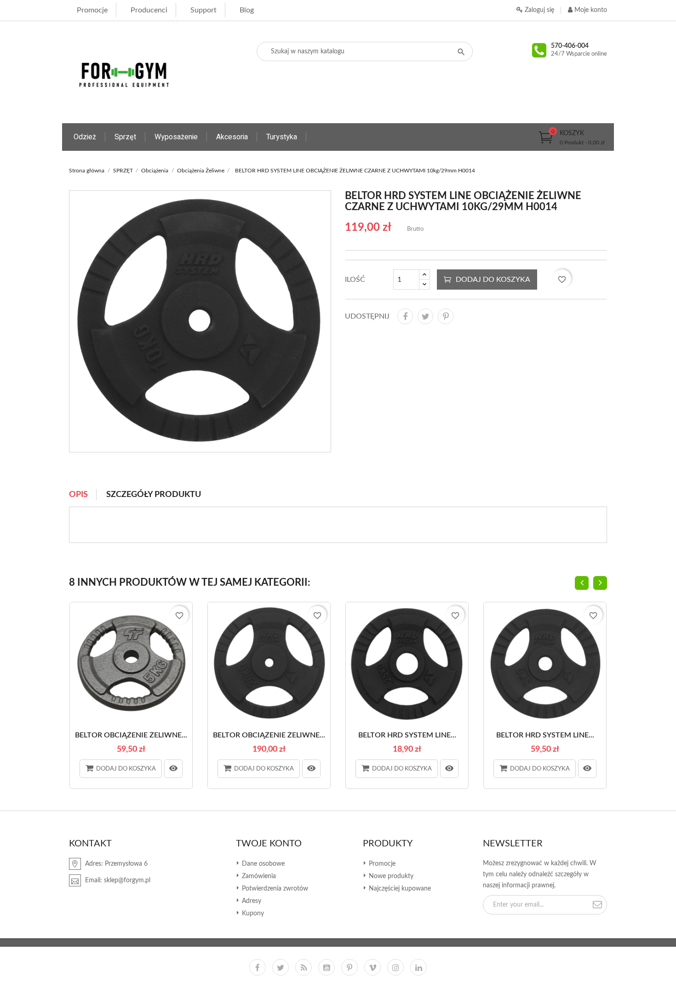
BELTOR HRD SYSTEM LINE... (407, 735)
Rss (303, 967)
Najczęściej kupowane (399, 888)
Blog (247, 10)
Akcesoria (232, 137)
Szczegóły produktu (153, 495)
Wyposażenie (176, 137)
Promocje (92, 10)
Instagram (395, 967)
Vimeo (372, 967)
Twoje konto (269, 843)
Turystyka (281, 137)
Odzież (85, 137)
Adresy (250, 901)
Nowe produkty (390, 876)
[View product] (173, 768)
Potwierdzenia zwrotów (274, 888)
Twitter (280, 967)
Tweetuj (425, 316)
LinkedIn (418, 967)
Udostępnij (405, 316)
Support (203, 10)
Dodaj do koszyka (493, 279)
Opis (78, 495)
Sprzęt (125, 137)
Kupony (252, 913)
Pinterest (445, 316)
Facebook (257, 967)
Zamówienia (258, 876)
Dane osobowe (262, 864)
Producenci (149, 10)
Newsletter (513, 843)
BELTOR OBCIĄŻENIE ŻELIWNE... (131, 735)
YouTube (326, 967)
